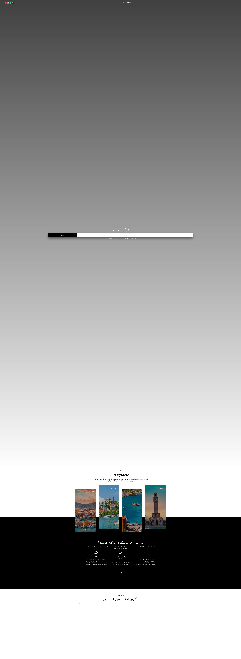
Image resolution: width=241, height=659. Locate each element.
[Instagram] (13, 3)
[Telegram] (8, 3)
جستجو (62, 235)
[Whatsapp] (10, 3)
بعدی (76, 603)
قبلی (79, 603)
